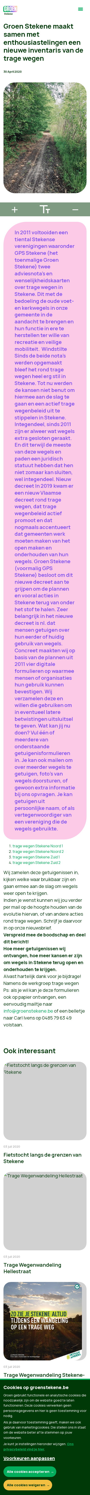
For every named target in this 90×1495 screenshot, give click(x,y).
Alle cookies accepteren (28, 1471)
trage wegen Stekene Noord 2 (38, 851)
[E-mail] (7, 200)
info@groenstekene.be (28, 1011)
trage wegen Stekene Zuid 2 (36, 862)
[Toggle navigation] (81, 11)
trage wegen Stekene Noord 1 (38, 845)
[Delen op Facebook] (7, 174)
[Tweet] (7, 187)
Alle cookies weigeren (26, 1485)
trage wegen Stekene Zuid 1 (36, 857)
